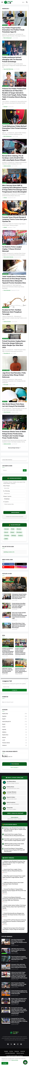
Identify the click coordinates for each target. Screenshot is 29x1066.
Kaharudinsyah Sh (14, 721)
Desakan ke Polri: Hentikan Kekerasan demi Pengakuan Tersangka (12, 312)
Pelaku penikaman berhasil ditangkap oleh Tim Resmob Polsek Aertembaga (12, 59)
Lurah (14, 740)
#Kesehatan (19, 532)
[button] (2, 2)
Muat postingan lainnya (13, 447)
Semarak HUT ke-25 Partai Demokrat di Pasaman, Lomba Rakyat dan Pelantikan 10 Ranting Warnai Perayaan (19, 1020)
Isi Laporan (6, 501)
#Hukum (12, 532)
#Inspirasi (20, 535)
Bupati (14, 724)
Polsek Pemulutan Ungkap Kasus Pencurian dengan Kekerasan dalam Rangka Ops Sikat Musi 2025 (14, 344)
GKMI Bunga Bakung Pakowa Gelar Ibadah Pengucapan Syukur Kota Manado (14, 844)
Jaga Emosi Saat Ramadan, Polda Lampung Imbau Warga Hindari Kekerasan (14, 375)
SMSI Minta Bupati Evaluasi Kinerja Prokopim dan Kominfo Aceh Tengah (18, 950)
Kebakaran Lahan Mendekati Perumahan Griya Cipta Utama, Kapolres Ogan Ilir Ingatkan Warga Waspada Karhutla (15, 829)
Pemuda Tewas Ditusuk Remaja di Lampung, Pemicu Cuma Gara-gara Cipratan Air (14, 219)
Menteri (14, 737)
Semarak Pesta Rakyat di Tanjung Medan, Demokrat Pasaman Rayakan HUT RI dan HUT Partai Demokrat (14, 850)
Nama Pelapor (6, 485)
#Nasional (6, 529)
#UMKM (6, 538)
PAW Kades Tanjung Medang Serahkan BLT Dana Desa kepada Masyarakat (7, 670)
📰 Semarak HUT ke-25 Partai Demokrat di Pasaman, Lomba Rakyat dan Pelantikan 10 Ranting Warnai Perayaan (14, 921)
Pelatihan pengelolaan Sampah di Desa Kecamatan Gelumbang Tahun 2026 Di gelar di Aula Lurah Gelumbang (7, 651)
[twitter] (11, 1044)
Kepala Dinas (14, 734)
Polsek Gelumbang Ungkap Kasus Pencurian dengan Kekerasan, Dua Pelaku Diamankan (19, 992)
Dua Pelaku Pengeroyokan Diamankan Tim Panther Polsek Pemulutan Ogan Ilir (13, 30)
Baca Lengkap (15, 1060)
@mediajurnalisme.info (9, 552)
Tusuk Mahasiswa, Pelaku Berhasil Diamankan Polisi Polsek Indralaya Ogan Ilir (14, 128)
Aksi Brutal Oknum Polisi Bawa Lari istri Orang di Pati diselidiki (13, 405)
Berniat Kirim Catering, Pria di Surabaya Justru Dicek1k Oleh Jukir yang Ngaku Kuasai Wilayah (14, 158)
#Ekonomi (19, 529)
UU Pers (11, 1051)
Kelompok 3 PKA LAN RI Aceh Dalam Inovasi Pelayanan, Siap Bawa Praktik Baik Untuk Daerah (18, 966)
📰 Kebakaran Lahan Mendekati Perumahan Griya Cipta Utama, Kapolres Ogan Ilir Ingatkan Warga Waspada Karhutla (13, 863)
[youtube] (14, 1044)
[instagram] (18, 1044)
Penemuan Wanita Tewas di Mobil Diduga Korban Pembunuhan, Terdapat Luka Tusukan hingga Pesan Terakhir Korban (14, 435)
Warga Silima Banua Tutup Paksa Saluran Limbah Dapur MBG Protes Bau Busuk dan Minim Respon (19, 625)
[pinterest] (21, 1044)
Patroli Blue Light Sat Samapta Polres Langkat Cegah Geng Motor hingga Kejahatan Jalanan (15, 839)
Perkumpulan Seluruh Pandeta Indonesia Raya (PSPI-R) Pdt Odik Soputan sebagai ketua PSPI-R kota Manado (19, 596)
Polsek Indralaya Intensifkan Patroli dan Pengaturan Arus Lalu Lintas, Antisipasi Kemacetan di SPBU (18, 605)
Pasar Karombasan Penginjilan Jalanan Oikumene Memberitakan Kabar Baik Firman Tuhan (19, 958)
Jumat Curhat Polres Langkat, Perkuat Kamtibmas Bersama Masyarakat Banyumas (14, 835)
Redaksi (6, 1051)
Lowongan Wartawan (10, 1053)
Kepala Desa (14, 713)
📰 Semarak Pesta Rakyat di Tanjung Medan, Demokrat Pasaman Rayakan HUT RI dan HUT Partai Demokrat (14, 891)
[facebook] (8, 1044)
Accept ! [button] (5, 1063)
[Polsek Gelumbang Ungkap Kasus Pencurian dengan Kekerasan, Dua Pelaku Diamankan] (5, 993)
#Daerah (6, 532)
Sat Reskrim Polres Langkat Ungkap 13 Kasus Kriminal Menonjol (12, 249)
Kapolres (14, 716)
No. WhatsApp (6, 491)
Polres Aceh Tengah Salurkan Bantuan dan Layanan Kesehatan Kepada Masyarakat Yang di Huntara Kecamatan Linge (19, 615)
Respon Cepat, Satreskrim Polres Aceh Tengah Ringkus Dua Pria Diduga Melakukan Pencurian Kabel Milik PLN (19, 1000)
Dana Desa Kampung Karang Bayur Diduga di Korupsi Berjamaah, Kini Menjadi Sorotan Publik (19, 941)
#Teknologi (6, 535)
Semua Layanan (20, 1053)
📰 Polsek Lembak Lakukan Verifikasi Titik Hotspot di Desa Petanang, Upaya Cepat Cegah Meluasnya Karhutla (14, 907)
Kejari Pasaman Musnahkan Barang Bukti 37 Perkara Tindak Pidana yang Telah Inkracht (18, 984)
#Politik (12, 529)
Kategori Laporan (7, 496)
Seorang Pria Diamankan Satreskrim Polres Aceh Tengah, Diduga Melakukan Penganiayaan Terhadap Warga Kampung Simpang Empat (19, 1010)
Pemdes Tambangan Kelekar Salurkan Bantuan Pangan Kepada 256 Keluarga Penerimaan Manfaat (20, 651)
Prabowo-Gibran (14, 742)
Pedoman (16, 1051)
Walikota (14, 732)
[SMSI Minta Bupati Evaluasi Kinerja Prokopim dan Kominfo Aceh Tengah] (5, 951)
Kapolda (14, 729)
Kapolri (14, 718)
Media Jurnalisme (19, 1055)
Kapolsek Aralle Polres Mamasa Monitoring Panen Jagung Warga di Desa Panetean (20, 670)
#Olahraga (13, 535)
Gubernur (14, 745)
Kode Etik (22, 1051)
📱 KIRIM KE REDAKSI (14, 512)
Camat (14, 726)
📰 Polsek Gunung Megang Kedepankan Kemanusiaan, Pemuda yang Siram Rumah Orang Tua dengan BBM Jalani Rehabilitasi (13, 899)
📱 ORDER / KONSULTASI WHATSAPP (14, 813)
